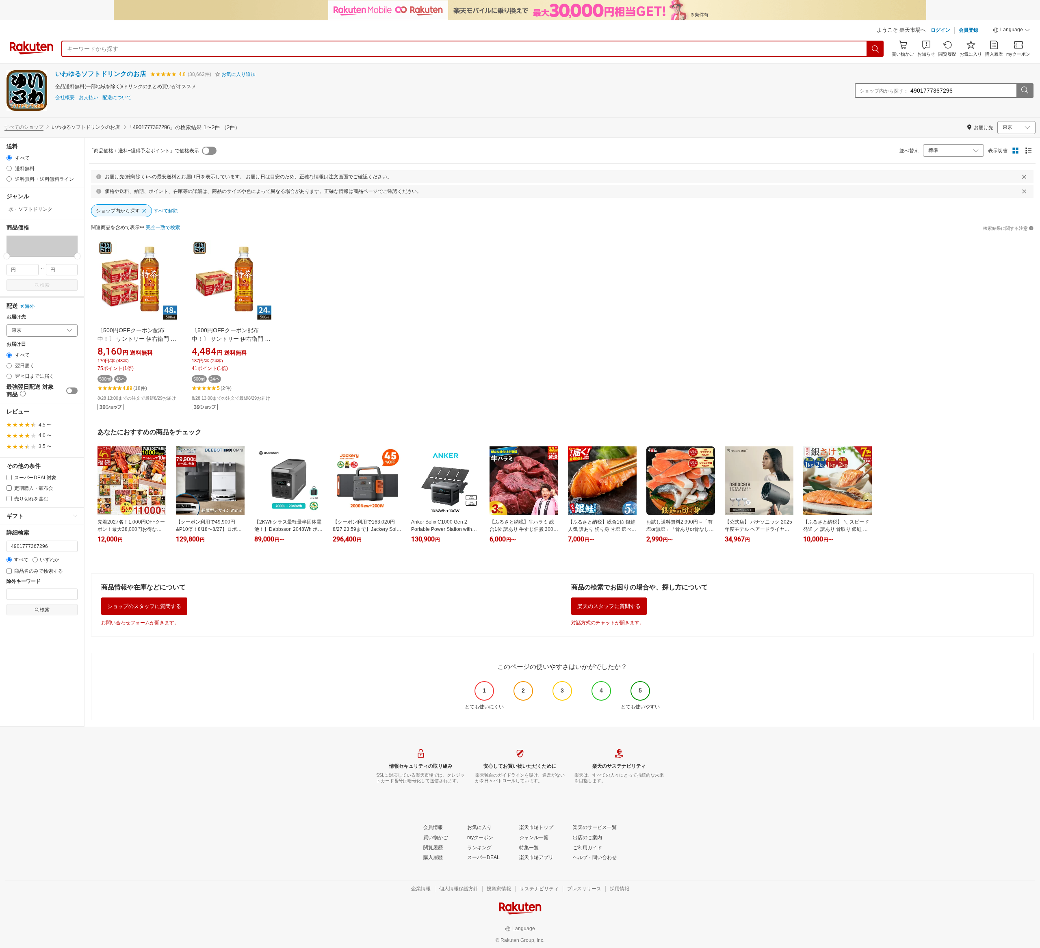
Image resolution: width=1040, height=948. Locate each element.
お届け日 (16, 344)
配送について (117, 97)
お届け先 (16, 317)
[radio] (9, 157)
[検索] (875, 49)
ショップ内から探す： (884, 91)
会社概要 (65, 97)
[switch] (72, 390)
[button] (1011, 31)
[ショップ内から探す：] (1024, 90)
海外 (30, 306)
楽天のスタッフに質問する (609, 606)
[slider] (7, 256)
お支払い (88, 97)
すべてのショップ (23, 127)
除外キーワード (23, 581)
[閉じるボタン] (1024, 176)
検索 (45, 285)
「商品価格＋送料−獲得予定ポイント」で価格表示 (144, 151)
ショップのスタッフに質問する (144, 606)
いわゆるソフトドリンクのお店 (100, 73)
